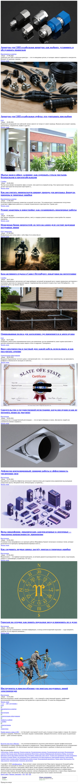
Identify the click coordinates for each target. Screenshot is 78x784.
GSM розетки (4, 752)
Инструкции (5, 416)
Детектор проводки (25, 752)
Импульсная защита (12, 754)
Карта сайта (4, 774)
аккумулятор (29, 760)
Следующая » (13, 703)
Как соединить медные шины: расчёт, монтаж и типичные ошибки (36, 549)
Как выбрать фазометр (18, 755)
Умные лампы (59, 759)
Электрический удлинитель (17, 760)
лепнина (4, 778)
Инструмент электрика (38, 754)
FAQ (2, 120)
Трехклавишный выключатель (46, 759)
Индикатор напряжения (25, 754)
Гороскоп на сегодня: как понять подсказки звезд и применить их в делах (39, 622)
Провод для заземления (19, 757)
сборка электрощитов (44, 778)
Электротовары (6, 725)
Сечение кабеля (14, 759)
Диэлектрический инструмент (55, 752)
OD (30, 774)
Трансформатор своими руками (28, 759)
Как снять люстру (44, 755)
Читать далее (5, 61)
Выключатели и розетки (8, 54)
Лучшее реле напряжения (57, 755)
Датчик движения (14, 752)
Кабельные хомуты (6, 755)
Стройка (3, 181)
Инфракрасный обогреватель (53, 754)
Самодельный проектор (58, 757)
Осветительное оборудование (10, 355)
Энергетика (8, 231)
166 (7, 703)
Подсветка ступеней (6, 757)
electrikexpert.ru (17, 764)
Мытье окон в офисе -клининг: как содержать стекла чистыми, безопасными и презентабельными (34, 176)
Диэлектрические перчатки (39, 752)
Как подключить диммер (32, 755)
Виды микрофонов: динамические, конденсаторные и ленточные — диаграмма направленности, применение (36, 533)
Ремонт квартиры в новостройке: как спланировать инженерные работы (39, 210)
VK (23, 774)
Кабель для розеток (67, 754)
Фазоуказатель (68, 759)
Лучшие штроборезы (71, 755)
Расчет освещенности (32, 757)
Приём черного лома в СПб (10, 732)
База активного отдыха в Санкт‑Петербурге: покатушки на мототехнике (38, 274)
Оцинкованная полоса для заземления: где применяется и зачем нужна (38, 334)
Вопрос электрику (15, 774)
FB (27, 774)
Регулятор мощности (45, 757)
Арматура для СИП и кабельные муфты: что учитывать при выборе (36, 116)
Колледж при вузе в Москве (10, 743)
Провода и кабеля (6, 720)
